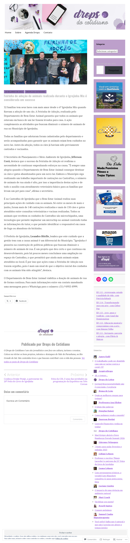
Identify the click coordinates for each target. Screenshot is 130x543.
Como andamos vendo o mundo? (109, 415)
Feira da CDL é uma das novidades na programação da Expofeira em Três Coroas (69, 378)
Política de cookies (61, 538)
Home (8, 32)
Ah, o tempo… (101, 375)
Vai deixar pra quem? (104, 501)
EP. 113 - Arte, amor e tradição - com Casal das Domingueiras (107, 315)
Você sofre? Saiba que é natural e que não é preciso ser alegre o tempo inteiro (110, 524)
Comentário (77, 419)
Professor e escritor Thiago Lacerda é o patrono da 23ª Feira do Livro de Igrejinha (110, 461)
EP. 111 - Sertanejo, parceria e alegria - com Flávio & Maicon (109, 336)
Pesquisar (114, 70)
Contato (48, 32)
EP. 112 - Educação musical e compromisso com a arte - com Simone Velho (109, 325)
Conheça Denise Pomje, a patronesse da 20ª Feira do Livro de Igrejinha (23, 377)
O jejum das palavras (104, 406)
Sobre (18, 32)
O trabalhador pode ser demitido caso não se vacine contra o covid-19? (110, 363)
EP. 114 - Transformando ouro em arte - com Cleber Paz (108, 305)
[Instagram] (98, 279)
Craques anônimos (103, 510)
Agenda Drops (32, 32)
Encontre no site (106, 63)
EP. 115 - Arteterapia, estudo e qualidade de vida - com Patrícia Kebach (109, 295)
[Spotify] (111, 279)
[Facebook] (104, 279)
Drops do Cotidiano (35, 92)
